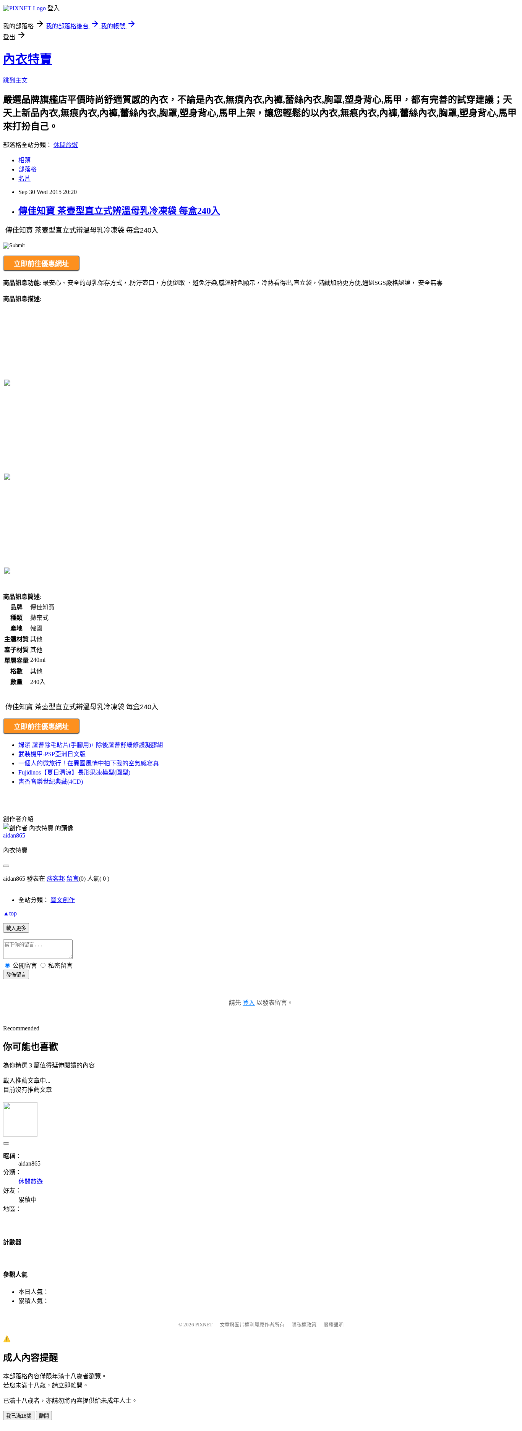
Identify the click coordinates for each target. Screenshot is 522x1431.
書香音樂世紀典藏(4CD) (50, 781)
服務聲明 (334, 1325)
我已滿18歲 (18, 1416)
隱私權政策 (304, 1325)
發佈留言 (16, 975)
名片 (24, 178)
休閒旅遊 (65, 145)
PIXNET (203, 1325)
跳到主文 (15, 80)
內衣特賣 (27, 59)
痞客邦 (56, 878)
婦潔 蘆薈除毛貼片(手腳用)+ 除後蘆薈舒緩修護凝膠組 (90, 745)
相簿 (24, 160)
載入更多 (16, 928)
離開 (44, 1416)
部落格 (27, 169)
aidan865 (14, 835)
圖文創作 (62, 900)
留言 (72, 878)
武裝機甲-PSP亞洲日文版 (52, 754)
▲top (10, 913)
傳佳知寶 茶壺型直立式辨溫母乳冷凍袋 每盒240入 (119, 211)
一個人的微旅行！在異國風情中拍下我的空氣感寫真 (88, 763)
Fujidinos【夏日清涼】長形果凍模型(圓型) (74, 772)
